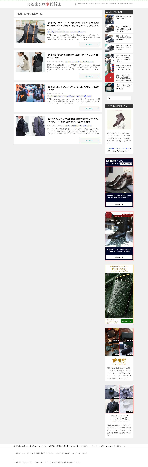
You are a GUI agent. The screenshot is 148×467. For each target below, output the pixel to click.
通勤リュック (81, 32)
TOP (51, 446)
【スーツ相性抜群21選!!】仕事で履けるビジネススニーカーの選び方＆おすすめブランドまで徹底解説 (123, 29)
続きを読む (89, 44)
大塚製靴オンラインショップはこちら (119, 148)
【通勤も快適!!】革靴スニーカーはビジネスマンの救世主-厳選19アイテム (124, 37)
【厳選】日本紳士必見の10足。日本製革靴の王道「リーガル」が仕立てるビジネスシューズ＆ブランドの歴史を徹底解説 (123, 78)
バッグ (50, 96)
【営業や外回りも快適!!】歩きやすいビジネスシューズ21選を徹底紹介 (124, 47)
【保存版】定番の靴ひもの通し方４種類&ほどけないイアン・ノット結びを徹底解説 (123, 67)
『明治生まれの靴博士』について (117, 151)
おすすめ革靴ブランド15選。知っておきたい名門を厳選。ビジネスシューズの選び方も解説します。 (124, 58)
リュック (73, 32)
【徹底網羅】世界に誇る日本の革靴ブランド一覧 (123, 17)
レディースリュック (78, 61)
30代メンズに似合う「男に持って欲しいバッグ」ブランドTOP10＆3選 (124, 86)
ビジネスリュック (53, 32)
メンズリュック (64, 32)
